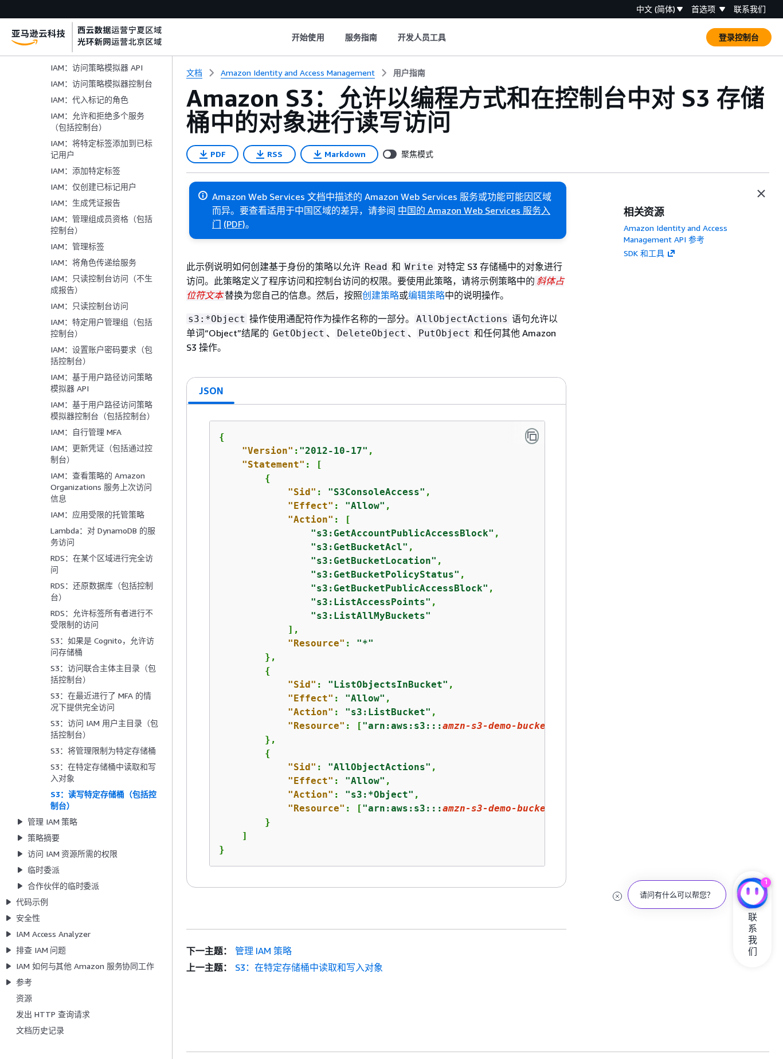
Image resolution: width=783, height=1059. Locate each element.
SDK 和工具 (644, 253)
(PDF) (234, 224)
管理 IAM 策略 (263, 950)
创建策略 (380, 295)
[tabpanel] (376, 646)
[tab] (211, 390)
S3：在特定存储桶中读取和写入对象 (309, 967)
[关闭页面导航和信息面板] (761, 194)
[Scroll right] (455, 37)
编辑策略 (426, 295)
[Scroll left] (283, 37)
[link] (409, 73)
